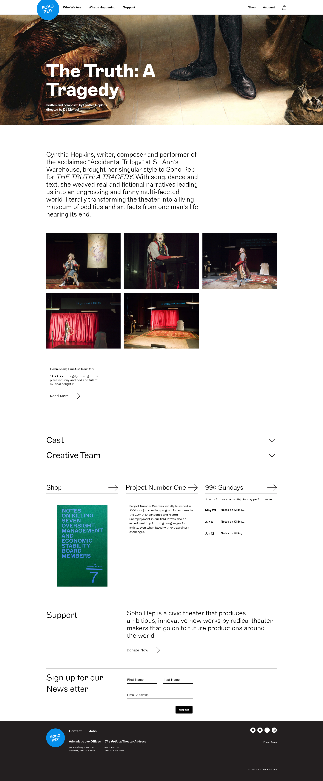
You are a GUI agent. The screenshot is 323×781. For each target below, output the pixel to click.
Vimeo (253, 730)
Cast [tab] (55, 440)
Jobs (93, 731)
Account (269, 7)
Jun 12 (209, 534)
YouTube (260, 730)
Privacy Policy (270, 742)
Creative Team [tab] (73, 455)
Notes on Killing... (232, 510)
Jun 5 (209, 522)
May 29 (210, 510)
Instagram (274, 730)
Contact (75, 731)
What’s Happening (102, 7)
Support (129, 7)
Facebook (267, 730)
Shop (252, 7)
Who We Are (72, 7)
